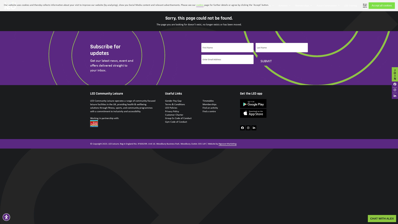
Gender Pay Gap (173, 100)
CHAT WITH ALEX (382, 218)
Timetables (208, 100)
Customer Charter (174, 114)
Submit (266, 61)
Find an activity (210, 107)
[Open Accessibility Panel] (6, 217)
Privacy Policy (172, 111)
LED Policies (171, 107)
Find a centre (209, 111)
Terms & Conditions (175, 104)
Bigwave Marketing (227, 143)
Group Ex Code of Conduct (178, 118)
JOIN (395, 74)
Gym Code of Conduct (176, 121)
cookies (200, 5)
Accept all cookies (382, 5)
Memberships (209, 104)
